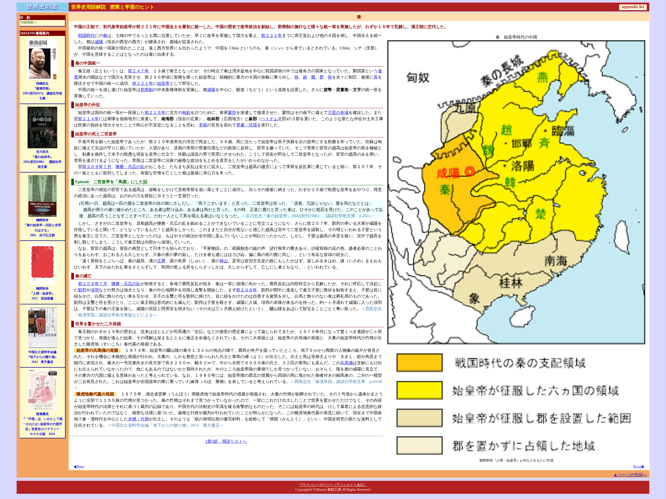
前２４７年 (138, 71)
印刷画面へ (28, 22)
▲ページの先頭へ (630, 474)
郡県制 (146, 89)
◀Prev (79, 467)
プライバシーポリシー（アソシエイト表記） (333, 485)
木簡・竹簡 (138, 419)
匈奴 (186, 112)
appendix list (633, 6)
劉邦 (82, 290)
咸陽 (99, 42)
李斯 (203, 125)
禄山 (224, 261)
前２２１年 (271, 35)
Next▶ (639, 467)
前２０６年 (246, 290)
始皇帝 (163, 83)
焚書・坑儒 (246, 125)
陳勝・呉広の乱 (130, 166)
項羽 (95, 290)
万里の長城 (338, 112)
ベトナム (269, 119)
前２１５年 (155, 112)
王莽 (161, 261)
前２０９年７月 (96, 166)
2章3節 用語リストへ (226, 441)
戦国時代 (86, 35)
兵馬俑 (346, 363)
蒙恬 (232, 112)
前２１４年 (88, 119)
